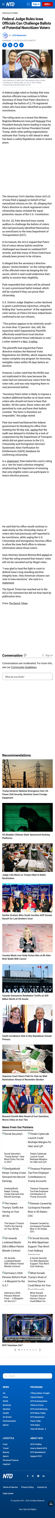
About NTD (36, 1438)
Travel (6, 1448)
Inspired (6, 1464)
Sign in (36, 4)
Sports (6, 1425)
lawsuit (23, 199)
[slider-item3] (24, 1349)
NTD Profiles (36, 1444)
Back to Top (51, 1504)
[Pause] (6, 1339)
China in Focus (36, 1405)
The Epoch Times (18, 603)
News (6, 1387)
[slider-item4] (27, 1349)
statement (13, 461)
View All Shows (37, 1429)
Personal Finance (10, 1460)
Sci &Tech (7, 1417)
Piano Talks (35, 1421)
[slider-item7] (36, 1349)
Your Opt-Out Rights (27, 1509)
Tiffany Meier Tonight (40, 1393)
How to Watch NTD (38, 1448)
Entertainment (9, 1421)
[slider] (27, 1336)
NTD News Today (38, 1413)
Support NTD (36, 1456)
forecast (40, 121)
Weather (6, 1409)
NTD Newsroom (19, 35)
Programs (36, 1387)
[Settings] (48, 1339)
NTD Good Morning (38, 1409)
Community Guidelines (24, 667)
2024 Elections (10, 13)
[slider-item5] (30, 1349)
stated (45, 554)
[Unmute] (49, 1331)
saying (34, 429)
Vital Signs (35, 1425)
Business (7, 1405)
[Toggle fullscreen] (43, 1339)
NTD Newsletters (38, 1452)
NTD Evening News (38, 1401)
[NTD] (8, 1476)
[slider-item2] (21, 1349)
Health (6, 1413)
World (5, 1401)
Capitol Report (36, 1397)
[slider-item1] (19, 1349)
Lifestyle (8, 1438)
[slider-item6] (33, 1349)
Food (5, 1444)
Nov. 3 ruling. (30, 341)
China (5, 1397)
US (4, 1393)
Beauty (6, 1452)
